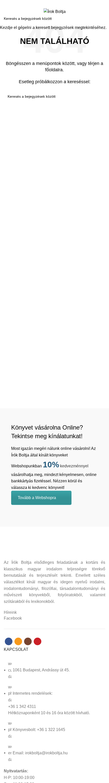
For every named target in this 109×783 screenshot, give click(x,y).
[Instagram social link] (57, 3)
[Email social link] (52, 3)
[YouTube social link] (63, 3)
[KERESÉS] (102, 18)
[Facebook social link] (46, 3)
